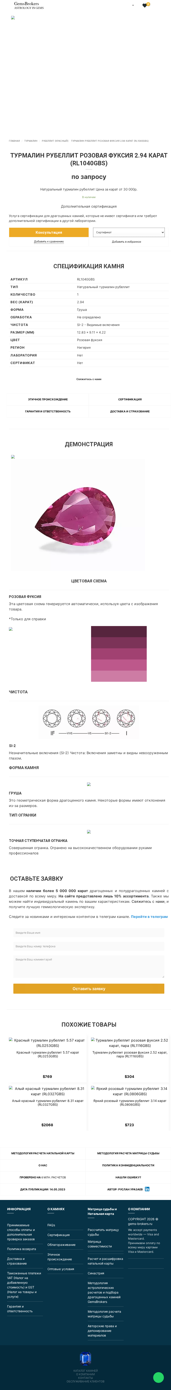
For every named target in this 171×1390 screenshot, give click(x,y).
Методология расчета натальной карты (42, 1153)
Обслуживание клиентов (85, 1381)
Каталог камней (85, 1370)
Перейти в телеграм (149, 916)
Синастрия (96, 1273)
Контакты (85, 1378)
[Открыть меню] (4, 3)
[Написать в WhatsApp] (141, 1263)
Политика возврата (21, 1249)
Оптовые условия (60, 1269)
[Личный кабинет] (138, 6)
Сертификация (130, 399)
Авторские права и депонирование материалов (102, 1330)
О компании (85, 1374)
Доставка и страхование (130, 411)
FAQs (51, 1225)
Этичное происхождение (48, 399)
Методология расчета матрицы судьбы (128, 1153)
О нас (43, 1165)
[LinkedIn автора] (147, 1189)
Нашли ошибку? (128, 1177)
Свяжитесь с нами (148, 901)
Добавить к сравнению (49, 241)
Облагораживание (61, 1245)
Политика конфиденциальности (128, 1165)
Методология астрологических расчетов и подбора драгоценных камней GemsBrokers (104, 1292)
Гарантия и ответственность (48, 411)
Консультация (49, 232)
